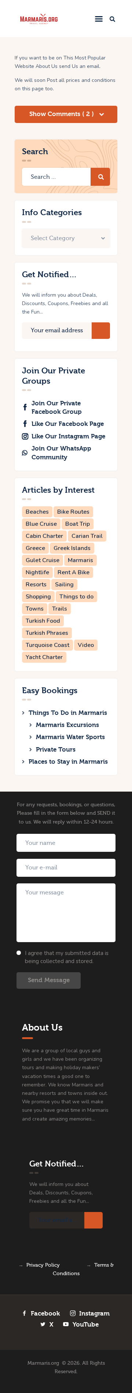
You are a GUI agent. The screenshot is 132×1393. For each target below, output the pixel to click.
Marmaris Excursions (67, 724)
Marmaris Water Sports (70, 737)
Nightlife (37, 572)
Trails (59, 609)
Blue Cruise (41, 524)
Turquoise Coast (47, 645)
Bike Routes (73, 512)
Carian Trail (87, 536)
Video (86, 645)
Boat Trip (77, 524)
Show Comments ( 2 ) (62, 114)
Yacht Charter (44, 657)
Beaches (37, 512)
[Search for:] (66, 177)
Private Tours (56, 749)
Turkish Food (43, 621)
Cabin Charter (44, 536)
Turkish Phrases (47, 633)
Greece (35, 548)
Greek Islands (72, 548)
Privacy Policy (43, 1265)
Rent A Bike (73, 572)
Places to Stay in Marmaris (68, 761)
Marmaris (80, 560)
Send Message (49, 980)
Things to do (76, 597)
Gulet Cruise (42, 560)
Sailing (64, 584)
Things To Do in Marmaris (68, 712)
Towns (35, 609)
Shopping (38, 597)
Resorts (36, 584)
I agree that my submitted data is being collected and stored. (67, 957)
